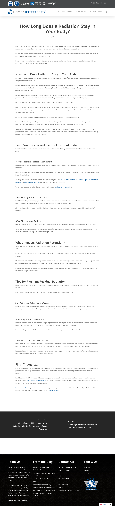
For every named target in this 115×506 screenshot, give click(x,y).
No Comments (63, 37)
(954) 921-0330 (64, 478)
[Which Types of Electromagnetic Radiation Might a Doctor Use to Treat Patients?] (29, 424)
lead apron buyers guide (63, 187)
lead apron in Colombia (32, 182)
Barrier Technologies (22, 388)
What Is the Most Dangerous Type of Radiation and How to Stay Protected (44, 493)
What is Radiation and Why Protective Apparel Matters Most (44, 486)
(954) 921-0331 (64, 484)
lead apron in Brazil (67, 180)
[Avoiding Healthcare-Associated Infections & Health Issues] (86, 424)
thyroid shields (41, 380)
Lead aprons (31, 380)
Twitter (86, 470)
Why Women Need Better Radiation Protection (41, 468)
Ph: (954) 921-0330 (100, 3)
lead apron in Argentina (82, 180)
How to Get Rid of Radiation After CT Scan (44, 474)
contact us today (53, 390)
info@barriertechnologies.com (69, 490)
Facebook (87, 467)
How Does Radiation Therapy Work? (42, 480)
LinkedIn (87, 474)
